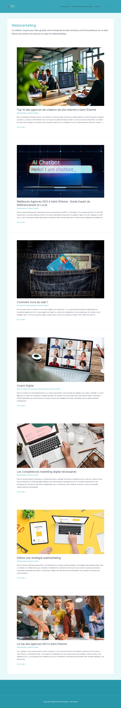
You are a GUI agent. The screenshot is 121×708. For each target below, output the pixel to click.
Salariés (97, 6)
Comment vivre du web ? (32, 302)
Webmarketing (107, 6)
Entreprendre (65, 6)
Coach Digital (25, 385)
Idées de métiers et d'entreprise (27, 389)
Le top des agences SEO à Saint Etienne (42, 644)
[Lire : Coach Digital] (60, 359)
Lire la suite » (21, 127)
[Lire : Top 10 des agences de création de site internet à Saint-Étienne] (60, 76)
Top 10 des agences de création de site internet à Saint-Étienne (56, 109)
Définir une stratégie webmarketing (39, 557)
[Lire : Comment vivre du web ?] (60, 269)
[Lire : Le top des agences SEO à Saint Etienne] (60, 618)
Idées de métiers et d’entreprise (82, 6)
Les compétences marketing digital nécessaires (46, 471)
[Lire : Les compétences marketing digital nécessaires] (60, 445)
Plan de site (74, 702)
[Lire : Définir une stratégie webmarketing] (60, 532)
